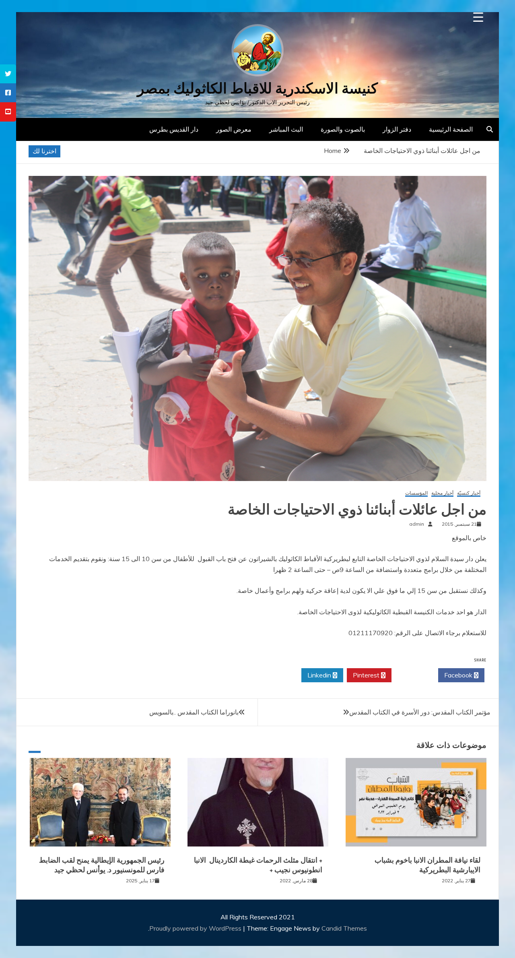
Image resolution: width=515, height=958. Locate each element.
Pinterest (367, 675)
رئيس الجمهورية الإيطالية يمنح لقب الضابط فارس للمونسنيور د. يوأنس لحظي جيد (102, 865)
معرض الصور (233, 129)
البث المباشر (286, 129)
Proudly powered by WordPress (196, 928)
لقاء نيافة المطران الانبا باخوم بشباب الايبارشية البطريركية (427, 865)
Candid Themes (344, 928)
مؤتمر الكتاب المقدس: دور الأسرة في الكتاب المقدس (419, 712)
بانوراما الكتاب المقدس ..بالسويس (194, 712)
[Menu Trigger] (478, 17)
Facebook (459, 675)
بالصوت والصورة (343, 129)
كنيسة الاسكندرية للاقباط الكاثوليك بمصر (257, 88)
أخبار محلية (442, 493)
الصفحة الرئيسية (451, 129)
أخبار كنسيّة (468, 493)
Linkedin (320, 675)
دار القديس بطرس (173, 129)
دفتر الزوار (397, 129)
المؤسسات (416, 493)
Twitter (412, 675)
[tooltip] (8, 73)
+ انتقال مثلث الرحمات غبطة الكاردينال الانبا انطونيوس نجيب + (258, 865)
